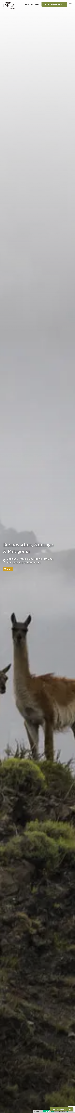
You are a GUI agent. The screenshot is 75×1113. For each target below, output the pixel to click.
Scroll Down (37, 1108)
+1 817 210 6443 (32, 4)
